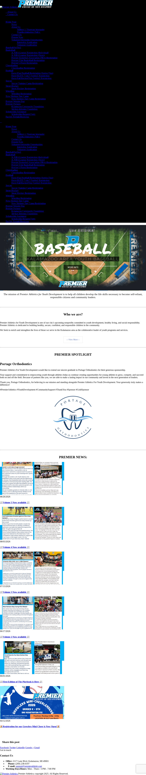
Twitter (12, 747)
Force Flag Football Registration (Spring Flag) (32, 73)
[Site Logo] (26, 7)
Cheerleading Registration (23, 68)
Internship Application (27, 42)
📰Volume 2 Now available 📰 (15, 637)
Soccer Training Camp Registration (27, 83)
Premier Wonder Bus (15, 101)
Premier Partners (13, 104)
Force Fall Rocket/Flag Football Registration (31, 78)
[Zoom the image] (73, 397)
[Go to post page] (32, 494)
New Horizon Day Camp (17, 96)
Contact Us (12, 14)
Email (37, 747)
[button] (1, 121)
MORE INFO (73, 266)
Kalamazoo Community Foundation (27, 106)
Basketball (10, 50)
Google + (29, 747)
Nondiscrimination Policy (28, 32)
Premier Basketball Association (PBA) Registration (34, 58)
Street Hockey (12, 86)
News (14, 24)
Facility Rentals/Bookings (17, 117)
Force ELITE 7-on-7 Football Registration (30, 76)
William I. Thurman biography (30, 29)
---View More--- (73, 340)
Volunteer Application (27, 45)
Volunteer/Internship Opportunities (26, 40)
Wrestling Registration (21, 93)
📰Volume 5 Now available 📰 (15, 502)
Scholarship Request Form (23, 114)
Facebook (4, 747)
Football (9, 70)
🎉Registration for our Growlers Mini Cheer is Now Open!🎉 (30, 726)
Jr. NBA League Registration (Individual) (30, 52)
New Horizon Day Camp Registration (28, 99)
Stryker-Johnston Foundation (24, 109)
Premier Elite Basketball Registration (27, 60)
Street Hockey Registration (23, 88)
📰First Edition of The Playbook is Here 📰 (21, 682)
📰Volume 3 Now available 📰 (15, 592)
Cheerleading (12, 65)
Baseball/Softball (13, 47)
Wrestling (10, 91)
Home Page (11, 22)
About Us (11, 12)
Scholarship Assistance (16, 111)
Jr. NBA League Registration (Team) (27, 55)
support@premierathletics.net (29, 766)
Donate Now (17, 37)
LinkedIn (20, 747)
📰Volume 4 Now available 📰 (15, 547)
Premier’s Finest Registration (24, 63)
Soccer (9, 81)
